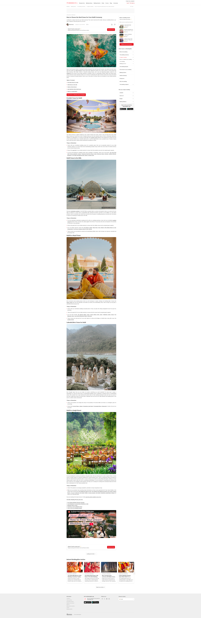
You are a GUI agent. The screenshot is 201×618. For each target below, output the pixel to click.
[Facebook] (102, 599)
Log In (128, 3)
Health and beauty (123, 75)
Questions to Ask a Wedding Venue (75, 506)
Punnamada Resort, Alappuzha (100, 406)
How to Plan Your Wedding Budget (75, 508)
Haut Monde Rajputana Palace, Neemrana (83, 316)
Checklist (121, 92)
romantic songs (94, 137)
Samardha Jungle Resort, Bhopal (107, 492)
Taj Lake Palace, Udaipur (77, 406)
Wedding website (69, 609)
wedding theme (70, 319)
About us (68, 604)
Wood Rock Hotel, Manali (98, 227)
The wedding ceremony (81, 6)
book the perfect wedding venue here (93, 497)
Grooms (107, 3)
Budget (121, 98)
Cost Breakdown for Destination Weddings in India (78, 503)
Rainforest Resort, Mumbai (102, 154)
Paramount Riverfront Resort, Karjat (89, 154)
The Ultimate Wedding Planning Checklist (75, 502)
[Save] (114, 24)
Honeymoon (122, 78)
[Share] (111, 24)
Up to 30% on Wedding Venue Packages (76, 94)
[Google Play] (95, 603)
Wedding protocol (123, 63)
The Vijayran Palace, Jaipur (83, 314)
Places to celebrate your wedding (126, 59)
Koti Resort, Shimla (88, 227)
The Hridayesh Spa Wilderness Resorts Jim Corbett (102, 491)
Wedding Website (123, 101)
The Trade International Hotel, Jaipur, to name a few (83, 155)
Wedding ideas (73, 6)
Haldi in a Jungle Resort (72, 91)
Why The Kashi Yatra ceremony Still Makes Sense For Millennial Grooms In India (109, 576)
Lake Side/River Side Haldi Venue (74, 89)
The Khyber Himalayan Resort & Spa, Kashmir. (82, 229)
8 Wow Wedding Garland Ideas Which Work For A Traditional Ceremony (125, 576)
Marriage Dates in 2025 (72, 505)
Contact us (68, 598)
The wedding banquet (124, 66)
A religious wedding (90, 6)
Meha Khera (71, 24)
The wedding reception (124, 84)
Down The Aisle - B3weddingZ (108, 207)
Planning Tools (82, 3)
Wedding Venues (89, 3)
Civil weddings (122, 61)
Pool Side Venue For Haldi (72, 82)
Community (115, 3)
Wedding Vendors (97, 3)
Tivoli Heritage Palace (110, 131)
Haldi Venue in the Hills (72, 84)
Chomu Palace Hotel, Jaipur (96, 314)
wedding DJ (69, 73)
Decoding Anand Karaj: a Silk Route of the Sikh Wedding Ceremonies (91, 576)
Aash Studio (112, 472)
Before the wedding (123, 51)
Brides (103, 3)
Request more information (126, 44)
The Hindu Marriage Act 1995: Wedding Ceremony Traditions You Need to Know (75, 576)
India (122, 599)
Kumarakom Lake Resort (88, 406)
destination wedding (75, 211)
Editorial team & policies (71, 606)
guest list (74, 150)
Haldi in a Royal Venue (72, 87)
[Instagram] (109, 599)
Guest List (122, 95)
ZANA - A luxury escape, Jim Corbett (92, 492)
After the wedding (123, 81)
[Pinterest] (107, 599)
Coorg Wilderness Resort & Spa (84, 491)
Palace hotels (69, 302)
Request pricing (111, 29)
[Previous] (67, 573)
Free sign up (132, 3)
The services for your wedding (125, 69)
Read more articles (100, 587)
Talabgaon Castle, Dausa (108, 314)
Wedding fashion (123, 72)
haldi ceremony (79, 70)
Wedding (68, 6)
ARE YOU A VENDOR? (130, 1)
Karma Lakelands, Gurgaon (75, 154)
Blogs (111, 3)
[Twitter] (104, 599)
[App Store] (87, 603)
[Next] (134, 573)
